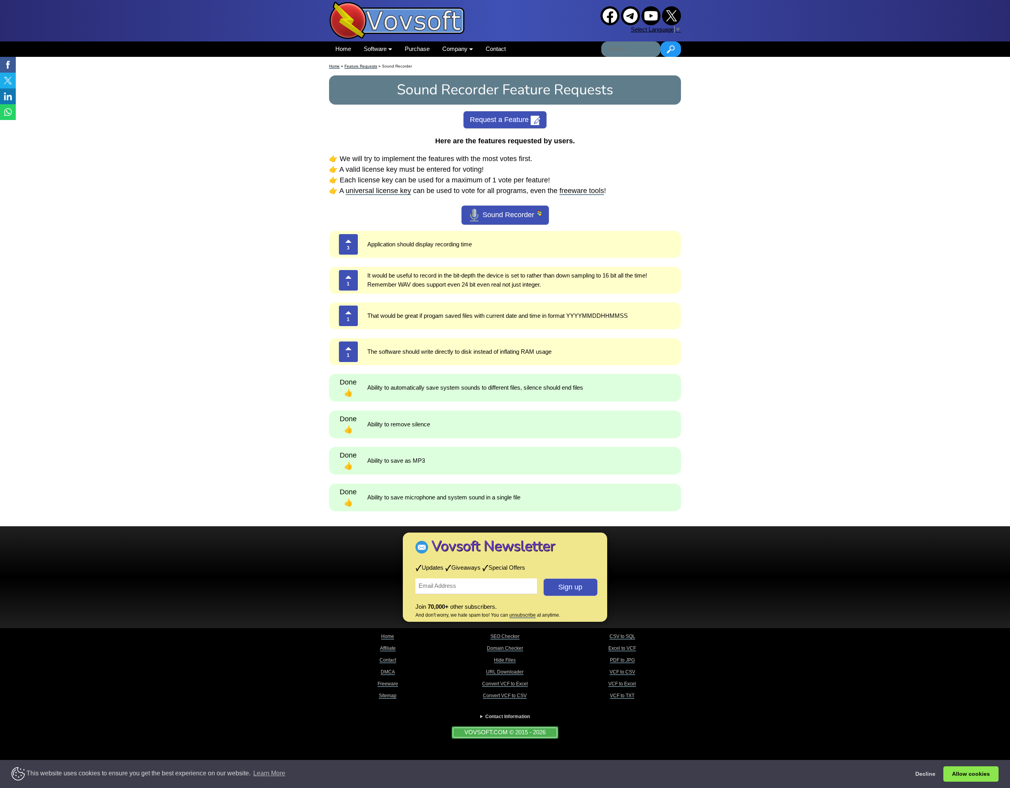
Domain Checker (505, 648)
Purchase (417, 48)
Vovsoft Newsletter (493, 546)
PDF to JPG (622, 660)
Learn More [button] (269, 773)
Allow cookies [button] (971, 774)
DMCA (388, 672)
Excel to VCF (622, 648)
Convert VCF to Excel (505, 684)
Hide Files (505, 660)
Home (343, 48)
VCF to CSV (622, 672)
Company (455, 48)
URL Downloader (505, 672)
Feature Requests (360, 66)
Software (376, 48)
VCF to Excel (622, 684)
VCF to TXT (622, 695)
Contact (496, 48)
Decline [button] (925, 774)
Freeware (388, 684)
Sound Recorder (508, 215)
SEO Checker (505, 636)
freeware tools (581, 191)
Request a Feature (500, 120)
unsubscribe (522, 615)
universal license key (378, 191)
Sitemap (388, 695)
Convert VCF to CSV (505, 695)
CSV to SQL (622, 636)
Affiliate (388, 648)
